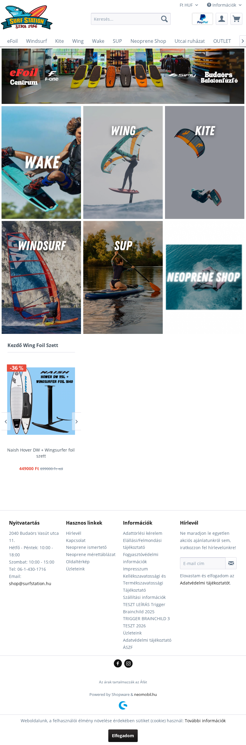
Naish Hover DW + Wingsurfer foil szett (41, 453)
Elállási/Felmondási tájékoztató (142, 543)
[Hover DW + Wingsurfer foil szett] (41, 400)
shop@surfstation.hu (30, 583)
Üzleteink (75, 569)
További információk (205, 720)
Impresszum (135, 569)
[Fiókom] (222, 19)
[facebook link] (119, 664)
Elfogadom (123, 735)
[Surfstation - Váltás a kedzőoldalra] (29, 20)
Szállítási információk (144, 597)
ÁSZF (128, 647)
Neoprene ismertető (86, 547)
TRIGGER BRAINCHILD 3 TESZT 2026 (146, 622)
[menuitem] (131, 19)
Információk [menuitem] (224, 5)
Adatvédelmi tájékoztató (147, 640)
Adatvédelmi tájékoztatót (205, 583)
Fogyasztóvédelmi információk (140, 558)
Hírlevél (73, 533)
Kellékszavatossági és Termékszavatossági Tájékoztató (144, 583)
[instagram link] (128, 664)
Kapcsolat (76, 540)
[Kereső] (164, 19)
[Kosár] (236, 19)
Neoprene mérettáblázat (91, 554)
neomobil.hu (145, 694)
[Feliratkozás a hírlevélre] (231, 563)
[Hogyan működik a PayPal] (202, 18)
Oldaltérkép (78, 561)
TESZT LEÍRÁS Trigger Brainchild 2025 (144, 608)
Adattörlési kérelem (142, 533)
